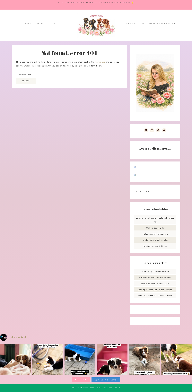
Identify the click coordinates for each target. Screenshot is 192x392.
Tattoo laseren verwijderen (155, 234)
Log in (117, 388)
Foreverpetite (96, 25)
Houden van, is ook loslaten (155, 240)
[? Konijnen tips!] (135, 168)
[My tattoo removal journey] (135, 175)
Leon (140, 290)
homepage (100, 62)
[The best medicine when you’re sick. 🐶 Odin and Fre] (15, 359)
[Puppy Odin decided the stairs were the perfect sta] (112, 359)
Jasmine (145, 271)
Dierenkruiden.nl (161, 271)
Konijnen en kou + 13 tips (155, 246)
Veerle (141, 296)
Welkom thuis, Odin (155, 228)
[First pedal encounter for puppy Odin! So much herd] (47, 359)
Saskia (144, 284)
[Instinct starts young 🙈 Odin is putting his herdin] (80, 359)
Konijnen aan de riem (161, 277)
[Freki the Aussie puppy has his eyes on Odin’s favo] (176, 359)
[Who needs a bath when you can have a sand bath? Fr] (144, 359)
